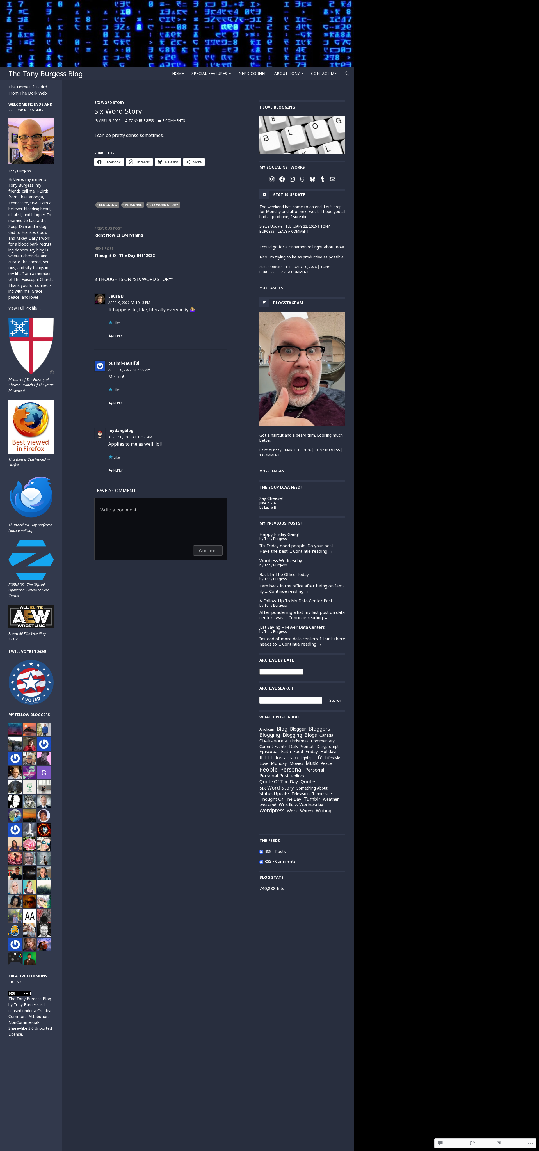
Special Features (209, 73)
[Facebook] (282, 179)
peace (326, 763)
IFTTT (266, 757)
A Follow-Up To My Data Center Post (295, 600)
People (268, 769)
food (298, 751)
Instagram (286, 758)
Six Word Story (109, 102)
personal (133, 205)
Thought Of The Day (280, 799)
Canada (326, 735)
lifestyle (332, 757)
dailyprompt (327, 746)
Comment (208, 550)
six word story (164, 205)
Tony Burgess (141, 120)
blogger (298, 729)
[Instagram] (292, 179)
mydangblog (120, 430)
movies (296, 763)
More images (273, 471)
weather (331, 799)
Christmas (299, 740)
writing (323, 811)
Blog (282, 729)
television (300, 793)
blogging (269, 735)
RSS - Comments (280, 861)
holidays (328, 751)
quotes (308, 782)
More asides (273, 287)
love (263, 763)
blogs (311, 735)
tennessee (322, 793)
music (312, 763)
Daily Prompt (301, 746)
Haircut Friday (270, 450)
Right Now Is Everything (118, 232)
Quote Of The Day (278, 781)
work (292, 810)
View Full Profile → (25, 308)
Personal (314, 770)
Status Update (270, 226)
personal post (274, 776)
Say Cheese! (271, 498)
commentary (323, 741)
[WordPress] (272, 179)
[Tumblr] (322, 179)
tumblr (312, 799)
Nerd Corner (253, 73)
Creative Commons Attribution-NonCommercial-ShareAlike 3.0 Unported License (30, 1022)
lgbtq (305, 757)
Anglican (266, 729)
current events (273, 746)
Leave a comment (293, 231)
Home (178, 73)
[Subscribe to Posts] (261, 851)
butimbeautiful (123, 363)
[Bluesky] (312, 179)
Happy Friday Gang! (279, 534)
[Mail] (332, 179)
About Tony (287, 73)
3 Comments (174, 120)
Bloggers (319, 729)
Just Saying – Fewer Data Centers (292, 627)
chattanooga (273, 740)
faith (286, 751)
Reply (118, 335)
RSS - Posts (275, 851)
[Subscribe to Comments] (261, 861)
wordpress (271, 810)
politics (297, 776)
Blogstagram (288, 302)
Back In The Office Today (284, 574)
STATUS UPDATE (289, 194)
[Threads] (302, 179)
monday (279, 763)
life (318, 757)
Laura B (116, 296)
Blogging (108, 205)
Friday (311, 751)
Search (335, 700)
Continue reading (313, 551)
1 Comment (269, 455)
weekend (267, 804)
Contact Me (324, 73)
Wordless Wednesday (280, 560)
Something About (312, 788)
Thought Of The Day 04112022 (124, 252)
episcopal (268, 751)
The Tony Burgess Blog (45, 73)
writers (306, 810)
